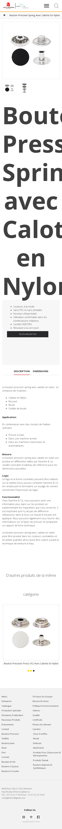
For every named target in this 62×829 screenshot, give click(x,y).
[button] (28, 671)
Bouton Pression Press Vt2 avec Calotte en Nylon (31, 663)
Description (22, 371)
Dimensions (40, 371)
